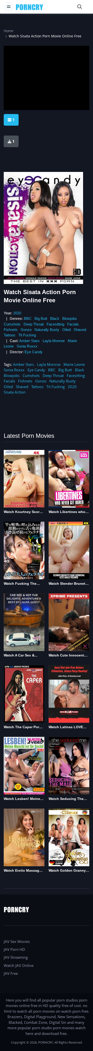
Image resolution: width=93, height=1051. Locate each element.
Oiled (66, 329)
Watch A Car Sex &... (20, 655)
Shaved (80, 329)
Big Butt (40, 318)
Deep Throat (34, 324)
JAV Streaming (16, 957)
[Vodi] (29, 7)
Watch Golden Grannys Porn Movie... (68, 870)
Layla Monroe (54, 341)
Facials (73, 324)
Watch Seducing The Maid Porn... (66, 799)
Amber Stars (29, 341)
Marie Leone (74, 364)
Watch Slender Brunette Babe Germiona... (69, 584)
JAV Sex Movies (17, 941)
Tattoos (9, 335)
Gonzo (26, 329)
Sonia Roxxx (27, 346)
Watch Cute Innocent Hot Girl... (66, 655)
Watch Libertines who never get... (67, 512)
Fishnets (11, 329)
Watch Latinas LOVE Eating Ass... (66, 727)
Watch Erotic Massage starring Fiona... (22, 870)
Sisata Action (15, 392)
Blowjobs (69, 318)
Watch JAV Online (18, 965)
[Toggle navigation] (9, 7)
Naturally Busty (46, 329)
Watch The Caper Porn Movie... (22, 727)
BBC (27, 318)
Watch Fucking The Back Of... (20, 584)
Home (8, 30)
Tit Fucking (27, 335)
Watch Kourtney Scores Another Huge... (23, 512)
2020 (17, 313)
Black (54, 318)
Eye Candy (34, 352)
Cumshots (12, 324)
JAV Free (11, 973)
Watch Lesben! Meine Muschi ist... (22, 799)
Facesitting (55, 324)
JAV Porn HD (14, 949)
